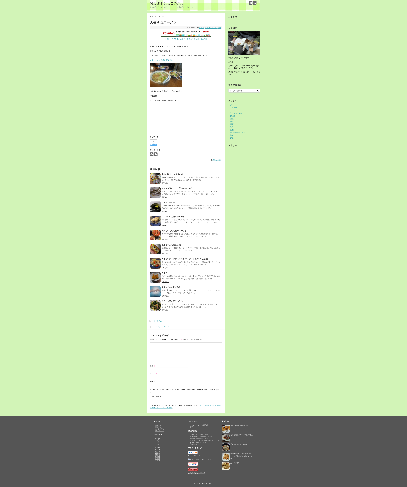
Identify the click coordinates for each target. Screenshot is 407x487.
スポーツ (233, 108)
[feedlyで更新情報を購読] (250, 3)
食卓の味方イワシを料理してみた (201, 436)
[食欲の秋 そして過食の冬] (155, 178)
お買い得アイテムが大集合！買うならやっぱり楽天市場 (186, 39)
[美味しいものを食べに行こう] (155, 235)
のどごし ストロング (161, 327)
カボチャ (165, 273)
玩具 (231, 127)
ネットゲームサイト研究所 (199, 425)
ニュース (233, 110)
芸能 (231, 135)
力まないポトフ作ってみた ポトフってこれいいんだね (185, 259)
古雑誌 (232, 116)
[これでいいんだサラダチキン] (155, 221)
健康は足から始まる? (171, 287)
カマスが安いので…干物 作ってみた (177, 188)
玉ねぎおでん (194, 444)
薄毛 (191, 427)
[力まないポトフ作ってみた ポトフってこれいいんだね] (155, 263)
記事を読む (165, 183)
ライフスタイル (211, 28)
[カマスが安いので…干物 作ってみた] (155, 192)
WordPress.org (160, 431)
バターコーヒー (168, 202)
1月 (158, 444)
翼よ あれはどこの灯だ (166, 3)
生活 (219, 28)
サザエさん (157, 321)
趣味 (231, 138)
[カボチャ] (155, 277)
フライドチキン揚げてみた (199, 434)
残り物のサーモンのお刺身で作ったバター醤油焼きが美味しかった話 (241, 456)
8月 (158, 440)
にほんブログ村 (194, 455)
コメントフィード (161, 429)
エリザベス (216, 160)
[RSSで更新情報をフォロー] (254, 3)
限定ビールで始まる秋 (171, 245)
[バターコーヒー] (155, 206)
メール (153, 374)
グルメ (201, 28)
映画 (231, 121)
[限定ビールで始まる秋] (155, 249)
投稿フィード (159, 427)
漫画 (231, 124)
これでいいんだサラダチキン (174, 216)
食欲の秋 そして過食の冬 (172, 174)
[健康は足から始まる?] (155, 291)
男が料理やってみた (237, 132)
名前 (152, 366)
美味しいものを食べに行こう (174, 231)
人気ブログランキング (196, 473)
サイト (152, 381)
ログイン (158, 425)
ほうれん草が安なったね (172, 301)
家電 (231, 119)
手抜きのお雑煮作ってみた (199, 438)
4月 (158, 442)
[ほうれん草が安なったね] (155, 305)
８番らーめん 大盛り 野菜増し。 (162, 60)
